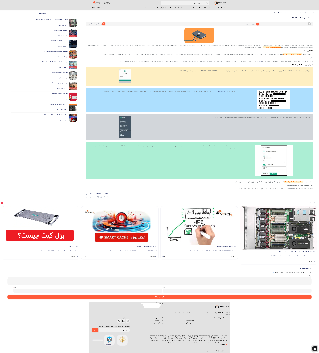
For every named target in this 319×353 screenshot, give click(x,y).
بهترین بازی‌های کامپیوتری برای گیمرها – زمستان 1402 (56, 114)
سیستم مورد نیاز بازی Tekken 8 (61, 30)
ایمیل (14, 287)
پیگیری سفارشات (190, 320)
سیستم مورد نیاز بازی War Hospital (60, 72)
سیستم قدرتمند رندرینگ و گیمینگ (178, 7)
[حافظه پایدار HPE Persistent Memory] (199, 225)
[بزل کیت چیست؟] (40, 225)
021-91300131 (220, 313)
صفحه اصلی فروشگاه (223, 7)
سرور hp (260, 61)
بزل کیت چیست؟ (73, 247)
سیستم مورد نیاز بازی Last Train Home (59, 83)
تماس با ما (146, 7)
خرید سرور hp (221, 91)
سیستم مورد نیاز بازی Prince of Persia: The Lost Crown (55, 62)
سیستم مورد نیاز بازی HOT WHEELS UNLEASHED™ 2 (56, 51)
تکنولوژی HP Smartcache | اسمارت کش (147, 247)
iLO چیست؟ (309, 58)
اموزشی (286, 12)
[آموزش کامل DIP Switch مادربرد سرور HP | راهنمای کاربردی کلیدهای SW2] (278, 228)
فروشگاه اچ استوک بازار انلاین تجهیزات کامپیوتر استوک (303, 12)
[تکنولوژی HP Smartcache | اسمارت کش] (119, 225)
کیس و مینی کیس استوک (209, 7)
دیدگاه (310, 276)
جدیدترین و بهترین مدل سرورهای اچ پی (59, 104)
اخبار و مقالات (155, 7)
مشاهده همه (7, 203)
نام (164, 287)
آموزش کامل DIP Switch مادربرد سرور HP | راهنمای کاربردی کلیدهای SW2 (52, 19)
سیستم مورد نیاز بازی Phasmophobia (59, 41)
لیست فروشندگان (190, 323)
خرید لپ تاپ (163, 7)
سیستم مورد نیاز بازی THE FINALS (60, 93)
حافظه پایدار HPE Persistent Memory (226, 247)
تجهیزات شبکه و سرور (195, 7)
